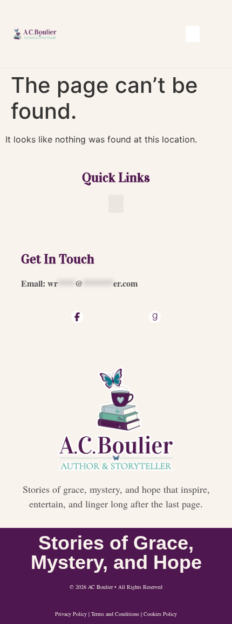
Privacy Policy (71, 614)
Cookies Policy (160, 614)
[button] (193, 34)
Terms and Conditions (115, 614)
